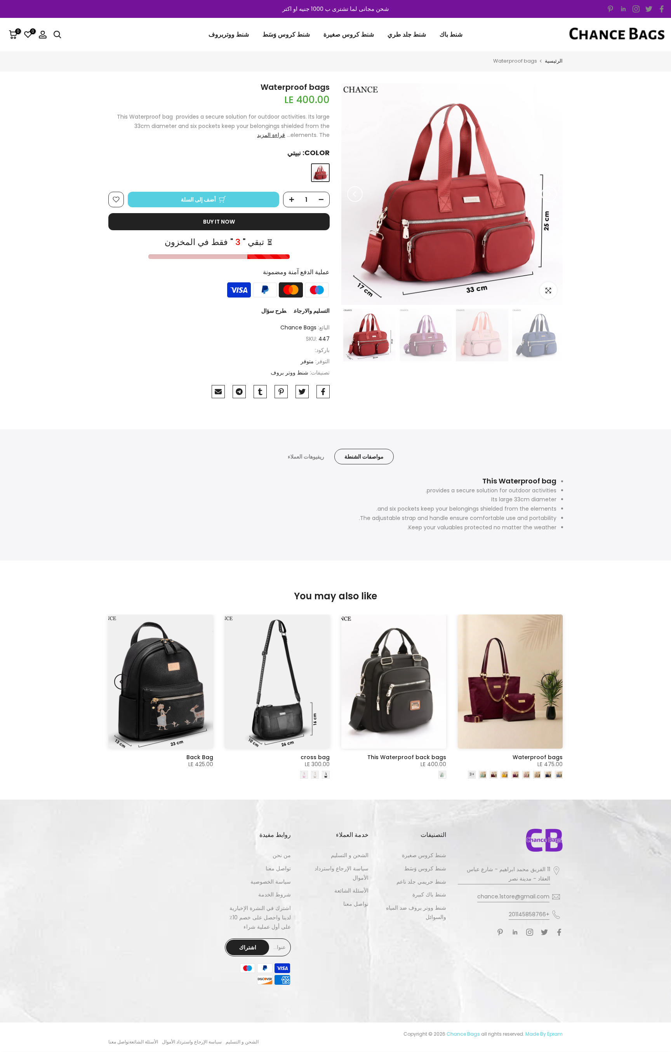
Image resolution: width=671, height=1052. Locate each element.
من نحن (282, 855)
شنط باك (451, 34)
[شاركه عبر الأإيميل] (218, 391)
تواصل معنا (356, 904)
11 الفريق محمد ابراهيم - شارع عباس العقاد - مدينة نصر (508, 873)
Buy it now (219, 222)
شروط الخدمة (274, 894)
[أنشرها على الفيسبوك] (323, 391)
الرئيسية (554, 60)
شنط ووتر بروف (289, 372)
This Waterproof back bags (406, 757)
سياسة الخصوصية (270, 882)
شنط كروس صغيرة (348, 34)
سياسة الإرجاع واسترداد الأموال (192, 1041)
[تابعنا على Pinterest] (610, 9)
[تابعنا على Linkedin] (623, 9)
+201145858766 (529, 914)
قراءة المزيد (271, 134)
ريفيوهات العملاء (306, 456)
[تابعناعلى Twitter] (648, 9)
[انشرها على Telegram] (239, 391)
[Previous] (549, 194)
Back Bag (199, 757)
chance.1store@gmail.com (513, 896)
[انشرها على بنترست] (281, 391)
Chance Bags (298, 327)
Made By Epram (544, 1034)
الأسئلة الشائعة (351, 890)
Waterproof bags (538, 757)
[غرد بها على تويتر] (302, 391)
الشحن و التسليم (350, 855)
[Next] (355, 194)
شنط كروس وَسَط (286, 34)
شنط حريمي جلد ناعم (421, 882)
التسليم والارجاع (312, 311)
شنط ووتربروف (229, 34)
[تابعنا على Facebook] (661, 9)
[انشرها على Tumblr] (260, 391)
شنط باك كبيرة (429, 894)
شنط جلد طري (407, 34)
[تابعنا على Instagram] (636, 9)
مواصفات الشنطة (364, 456)
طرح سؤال (273, 311)
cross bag (315, 757)
